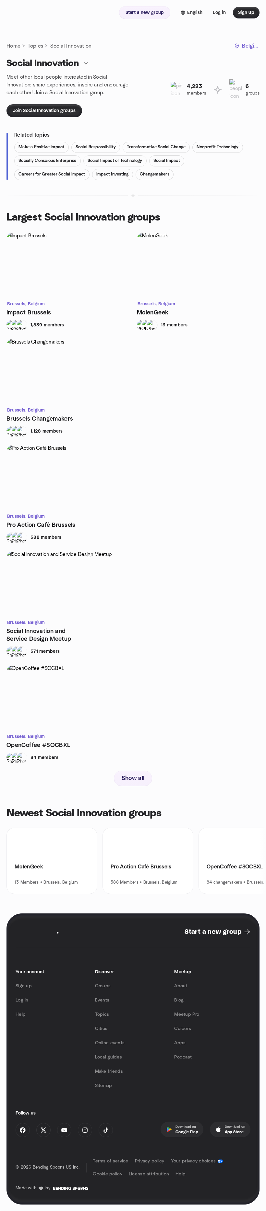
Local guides (108, 1057)
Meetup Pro (186, 1014)
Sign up (24, 986)
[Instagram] (85, 1130)
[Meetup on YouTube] (64, 1130)
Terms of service (110, 1161)
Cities (101, 1028)
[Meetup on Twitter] (43, 1130)
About (180, 986)
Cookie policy (107, 1174)
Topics (35, 46)
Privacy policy (149, 1161)
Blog (179, 1000)
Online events (110, 1043)
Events (102, 1000)
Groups (103, 986)
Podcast (183, 1057)
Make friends (109, 1071)
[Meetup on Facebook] (23, 1130)
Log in (22, 1000)
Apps (180, 1043)
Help (21, 1014)
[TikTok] (106, 1130)
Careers (182, 1028)
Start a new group (213, 932)
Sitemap (103, 1085)
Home (13, 46)
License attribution (149, 1174)
